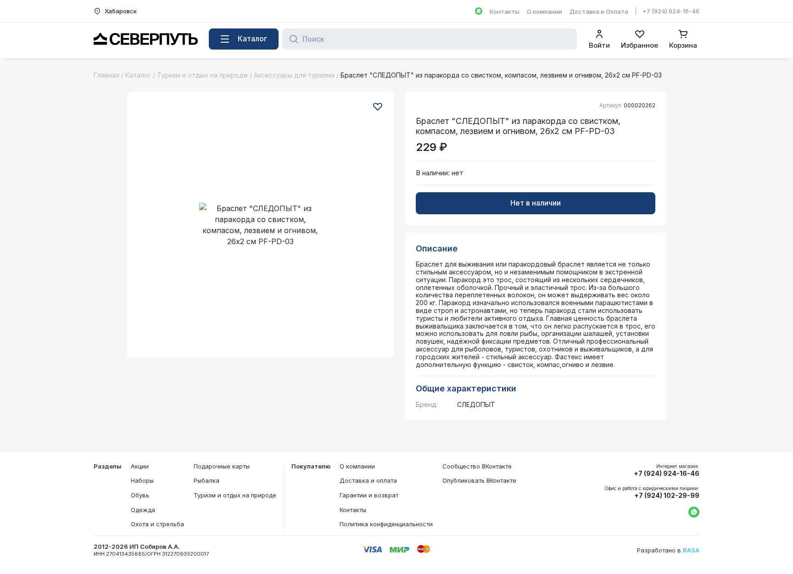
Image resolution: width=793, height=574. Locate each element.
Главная (106, 75)
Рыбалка (206, 480)
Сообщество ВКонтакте (477, 466)
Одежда (143, 509)
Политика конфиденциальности (386, 524)
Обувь (140, 495)
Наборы (142, 480)
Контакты (504, 11)
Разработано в (668, 550)
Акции (140, 466)
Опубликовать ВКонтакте (479, 480)
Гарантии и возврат (369, 495)
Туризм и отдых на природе (202, 75)
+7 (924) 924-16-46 (670, 11)
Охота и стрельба (157, 524)
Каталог (138, 75)
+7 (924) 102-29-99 (666, 495)
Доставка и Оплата (599, 11)
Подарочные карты (222, 466)
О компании (544, 11)
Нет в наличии (535, 202)
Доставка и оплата (368, 480)
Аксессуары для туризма (294, 75)
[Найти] (291, 39)
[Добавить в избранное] (377, 106)
